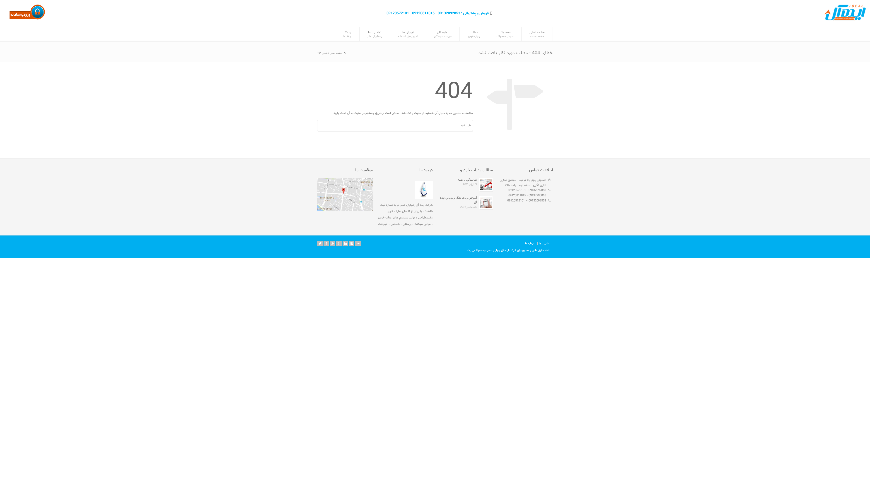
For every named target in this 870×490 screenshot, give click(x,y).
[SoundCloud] (358, 243)
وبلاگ (347, 34)
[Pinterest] (339, 243)
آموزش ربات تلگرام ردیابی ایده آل (458, 200)
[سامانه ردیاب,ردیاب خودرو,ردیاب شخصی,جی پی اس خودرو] (27, 19)
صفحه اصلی (537, 34)
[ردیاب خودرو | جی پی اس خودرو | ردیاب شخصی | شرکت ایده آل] (846, 20)
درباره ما (529, 243)
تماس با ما (374, 34)
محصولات (504, 34)
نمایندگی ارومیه (467, 179)
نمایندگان (443, 34)
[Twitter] (320, 243)
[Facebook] (326, 243)
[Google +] (332, 243)
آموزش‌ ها (408, 34)
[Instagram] (351, 243)
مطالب (474, 34)
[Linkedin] (345, 243)
